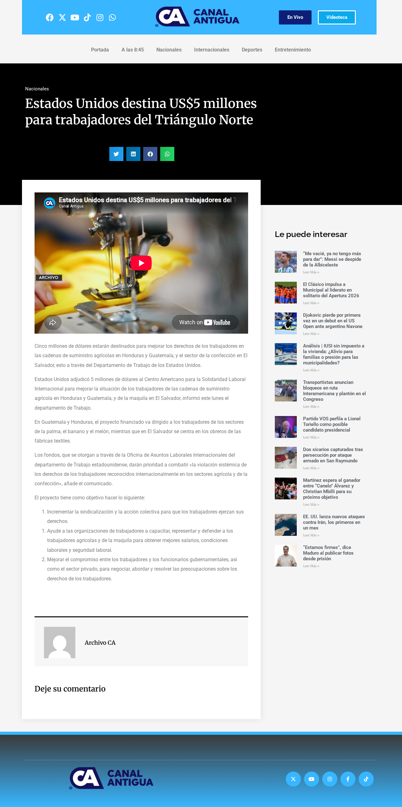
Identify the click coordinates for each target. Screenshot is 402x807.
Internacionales (211, 50)
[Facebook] (49, 17)
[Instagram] (100, 17)
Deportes (252, 50)
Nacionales (169, 50)
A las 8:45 (133, 50)
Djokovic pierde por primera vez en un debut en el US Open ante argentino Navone (332, 320)
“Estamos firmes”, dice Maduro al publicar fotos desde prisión (328, 553)
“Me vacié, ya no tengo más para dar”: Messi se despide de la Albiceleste (332, 259)
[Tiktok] (87, 17)
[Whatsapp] (112, 17)
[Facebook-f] (348, 779)
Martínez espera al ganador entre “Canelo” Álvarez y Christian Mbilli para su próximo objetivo (331, 488)
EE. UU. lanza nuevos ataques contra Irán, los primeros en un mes (334, 522)
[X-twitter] (62, 17)
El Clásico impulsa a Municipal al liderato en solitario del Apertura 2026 (331, 290)
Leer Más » (311, 272)
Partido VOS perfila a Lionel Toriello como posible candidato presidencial (332, 424)
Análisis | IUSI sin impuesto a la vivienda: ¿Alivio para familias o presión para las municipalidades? (333, 354)
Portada (100, 50)
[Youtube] (74, 17)
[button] (116, 154)
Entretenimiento (293, 50)
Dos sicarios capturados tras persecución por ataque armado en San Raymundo (333, 455)
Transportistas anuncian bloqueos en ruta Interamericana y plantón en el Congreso (334, 390)
